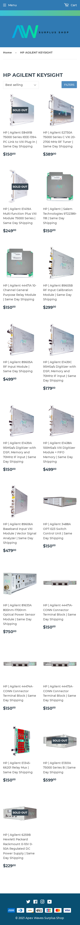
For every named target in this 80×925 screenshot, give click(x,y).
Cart (73, 5)
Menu (12, 5)
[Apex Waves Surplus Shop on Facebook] (35, 902)
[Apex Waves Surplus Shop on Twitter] (28, 902)
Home (7, 52)
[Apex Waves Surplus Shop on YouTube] (49, 902)
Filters (69, 84)
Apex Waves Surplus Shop (44, 918)
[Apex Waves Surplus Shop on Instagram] (42, 902)
